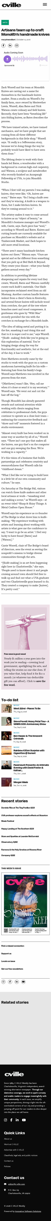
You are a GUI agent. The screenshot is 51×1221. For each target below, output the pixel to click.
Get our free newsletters (12, 969)
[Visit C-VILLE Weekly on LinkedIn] (17, 1120)
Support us (6, 953)
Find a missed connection (12, 946)
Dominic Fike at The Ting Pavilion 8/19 (18, 807)
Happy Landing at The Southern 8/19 (17, 828)
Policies (7, 1166)
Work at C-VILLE (11, 1144)
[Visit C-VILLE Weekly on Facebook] (11, 1120)
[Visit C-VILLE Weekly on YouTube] (24, 1120)
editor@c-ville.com (16, 1184)
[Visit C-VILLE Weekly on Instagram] (6, 1120)
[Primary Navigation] (45, 5)
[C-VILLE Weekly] (12, 5)
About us (8, 1139)
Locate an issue (8, 961)
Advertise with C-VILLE (14, 1150)
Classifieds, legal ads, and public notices (20, 1155)
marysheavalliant (8, 39)
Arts (5, 22)
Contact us (8, 1161)
